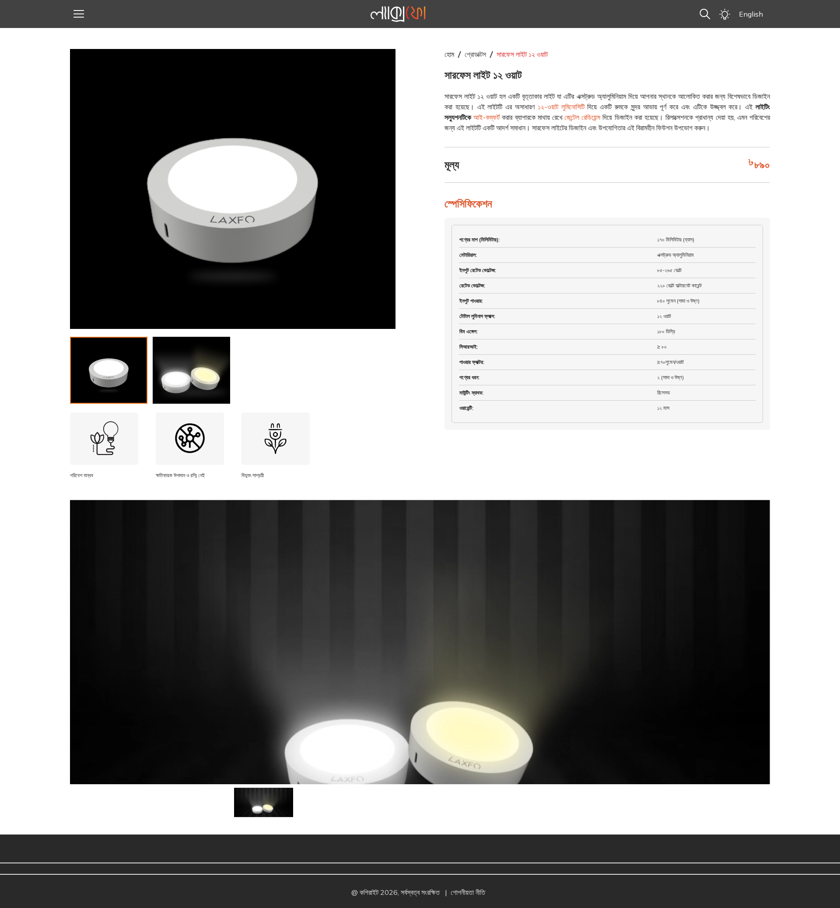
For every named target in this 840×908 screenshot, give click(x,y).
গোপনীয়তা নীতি (468, 892)
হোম (449, 54)
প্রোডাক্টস (475, 54)
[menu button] (79, 14)
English (751, 14)
